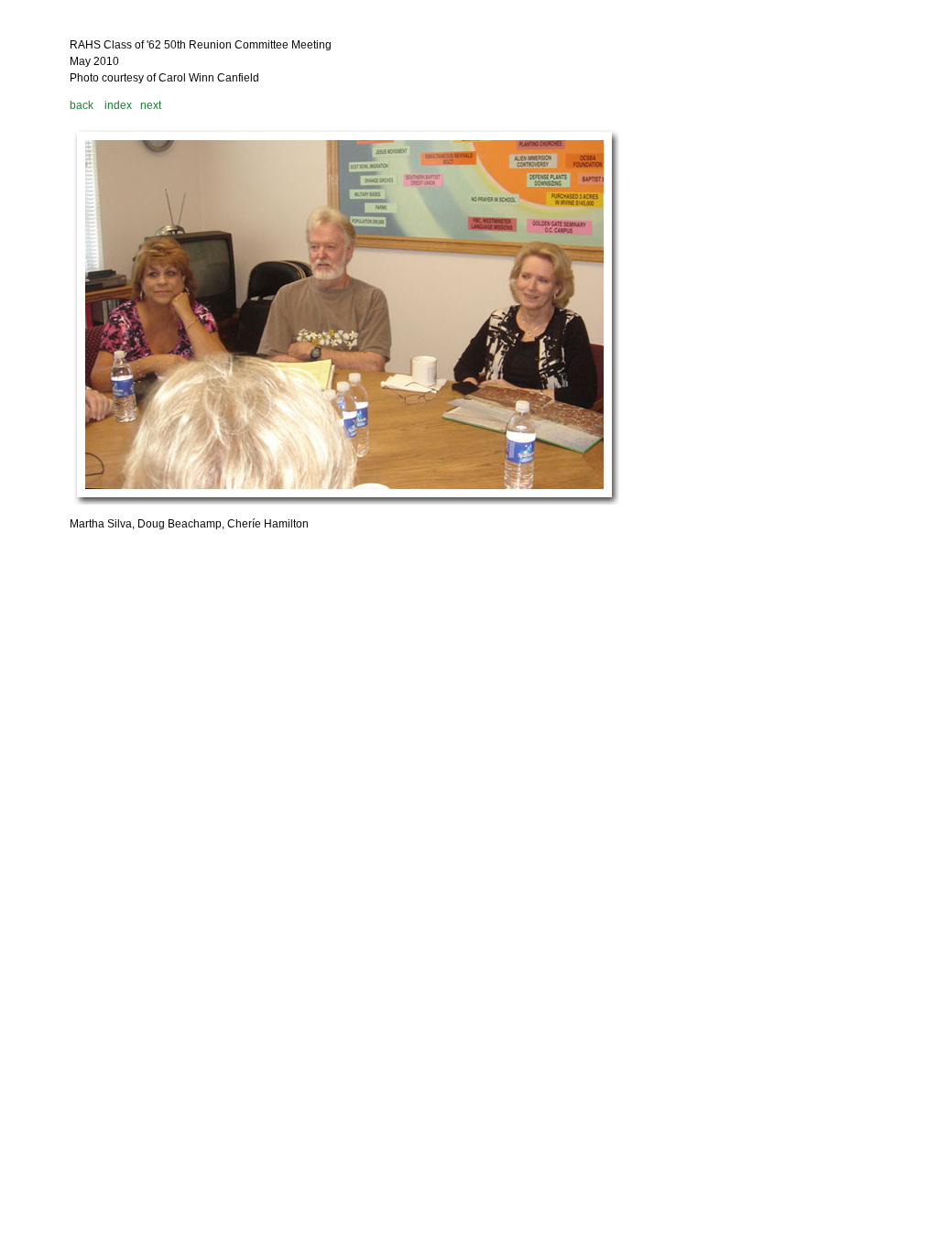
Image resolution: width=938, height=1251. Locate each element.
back (81, 105)
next (150, 105)
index (118, 105)
